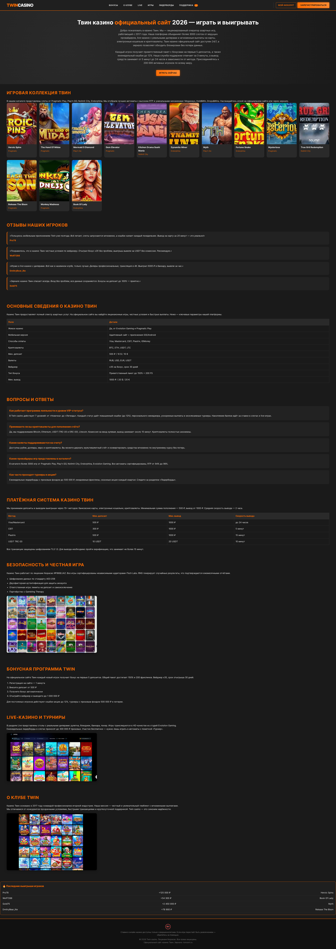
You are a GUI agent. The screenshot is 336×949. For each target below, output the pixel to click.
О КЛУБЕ (127, 5)
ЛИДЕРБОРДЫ (166, 5)
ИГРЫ (151, 5)
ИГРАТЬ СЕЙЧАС (168, 73)
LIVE (140, 5)
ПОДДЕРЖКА (188, 5)
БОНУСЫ (113, 5)
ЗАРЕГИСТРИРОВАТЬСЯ (313, 5)
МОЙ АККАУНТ (286, 5)
